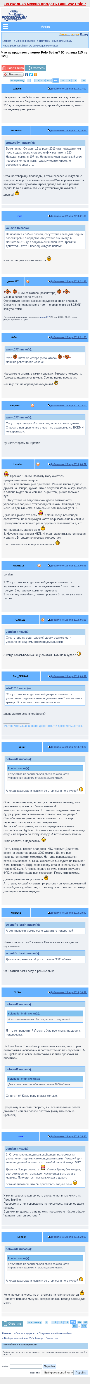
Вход (84, 34)
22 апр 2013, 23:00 (68, 405)
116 (62, 80)
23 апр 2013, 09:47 (68, 676)
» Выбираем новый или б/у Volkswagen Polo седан (30, 45)
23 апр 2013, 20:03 (68, 1237)
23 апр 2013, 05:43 (68, 565)
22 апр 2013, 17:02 (68, 88)
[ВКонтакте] (26, 74)
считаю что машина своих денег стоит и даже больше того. (43, 725)
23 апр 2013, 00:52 (68, 464)
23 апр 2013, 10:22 (68, 747)
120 (83, 80)
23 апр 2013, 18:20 (68, 1136)
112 (37, 80)
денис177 (45, 317)
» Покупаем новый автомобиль (54, 40)
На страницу (17, 80)
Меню (45, 26)
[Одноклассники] (35, 74)
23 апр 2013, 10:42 (68, 912)
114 (49, 80)
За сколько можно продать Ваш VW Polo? (45, 4)
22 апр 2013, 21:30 (68, 337)
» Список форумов (24, 40)
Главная (6, 40)
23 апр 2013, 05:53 (68, 619)
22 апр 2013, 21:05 (68, 216)
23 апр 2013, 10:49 (68, 992)
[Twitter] (31, 74)
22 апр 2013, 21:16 (68, 281)
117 (68, 80)
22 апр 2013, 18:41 (68, 130)
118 (74, 80)
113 (43, 80)
